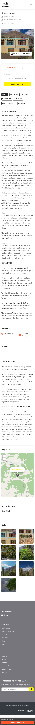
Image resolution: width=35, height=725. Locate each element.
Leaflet (31, 496)
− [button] (4, 459)
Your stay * (8, 75)
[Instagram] (4, 615)
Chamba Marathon (7, 631)
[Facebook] (2, 615)
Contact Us (5, 625)
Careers (4, 656)
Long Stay (4, 634)
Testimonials (5, 628)
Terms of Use (5, 666)
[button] (3, 44)
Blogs (3, 641)
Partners (4, 663)
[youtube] (7, 615)
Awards (4, 653)
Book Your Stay (17, 84)
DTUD (3, 659)
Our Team (4, 638)
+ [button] (4, 456)
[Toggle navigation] (31, 4)
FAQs (3, 644)
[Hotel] (17, 475)
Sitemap (4, 672)
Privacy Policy (6, 669)
